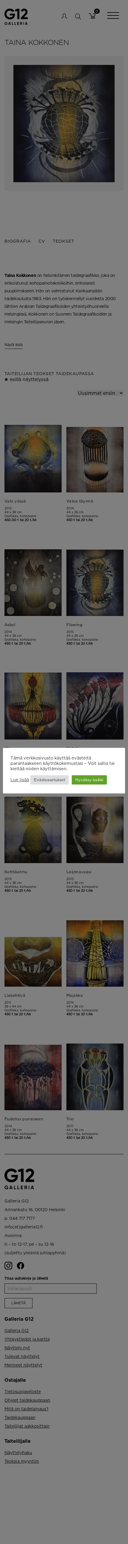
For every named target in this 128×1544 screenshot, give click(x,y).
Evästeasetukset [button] (49, 780)
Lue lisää (19, 779)
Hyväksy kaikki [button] (89, 780)
